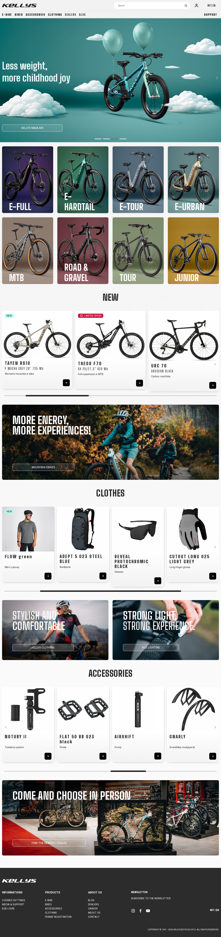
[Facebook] (140, 910)
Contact (94, 916)
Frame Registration (58, 916)
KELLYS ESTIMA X (20, 128)
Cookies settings (13, 900)
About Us (94, 912)
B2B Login (8, 908)
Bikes (19, 14)
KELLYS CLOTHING (43, 647)
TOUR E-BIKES (55, 128)
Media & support (13, 904)
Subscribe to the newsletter (151, 898)
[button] (4, 78)
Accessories (35, 14)
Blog (82, 14)
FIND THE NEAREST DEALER (49, 843)
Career (93, 908)
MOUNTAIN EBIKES (43, 467)
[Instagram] (133, 910)
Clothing (55, 14)
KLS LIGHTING (151, 647)
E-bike (7, 14)
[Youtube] (148, 910)
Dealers (70, 14)
